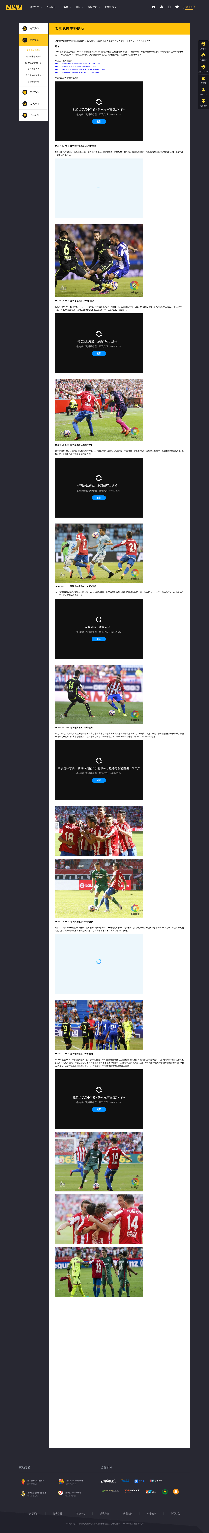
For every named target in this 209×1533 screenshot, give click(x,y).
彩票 (65, 7)
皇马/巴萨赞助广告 (33, 63)
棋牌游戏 (92, 7)
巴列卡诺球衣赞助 (33, 56)
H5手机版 (151, 1513)
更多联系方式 (203, 72)
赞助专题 (57, 1513)
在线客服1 (203, 49)
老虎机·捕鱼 (111, 7)
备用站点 (175, 1513)
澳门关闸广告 (33, 69)
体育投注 (34, 7)
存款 (190, 78)
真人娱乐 (51, 7)
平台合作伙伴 (33, 82)
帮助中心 (80, 1513)
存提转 (203, 83)
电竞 (78, 7)
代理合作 (127, 1513)
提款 (190, 85)
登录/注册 (189, 7)
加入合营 (203, 94)
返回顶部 (203, 106)
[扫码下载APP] (169, 7)
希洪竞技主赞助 (33, 50)
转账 (190, 92)
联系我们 (104, 1513)
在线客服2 (203, 60)
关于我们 (33, 1513)
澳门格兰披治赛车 (33, 75)
